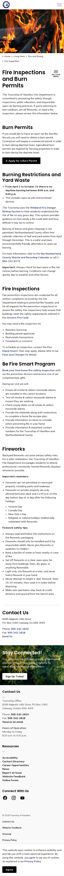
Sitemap (6, 834)
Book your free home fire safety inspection (28, 370)
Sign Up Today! (15, 676)
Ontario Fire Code (18, 317)
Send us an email (12, 721)
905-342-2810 (20, 628)
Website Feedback (13, 776)
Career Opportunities (15, 765)
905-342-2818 (16, 632)
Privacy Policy (32, 861)
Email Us (7, 636)
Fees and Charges (13, 354)
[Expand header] (59, 4)
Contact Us (8, 821)
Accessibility (10, 757)
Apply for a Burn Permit (22, 160)
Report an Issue (12, 772)
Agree (9, 869)
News (5, 768)
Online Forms (10, 780)
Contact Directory (13, 761)
